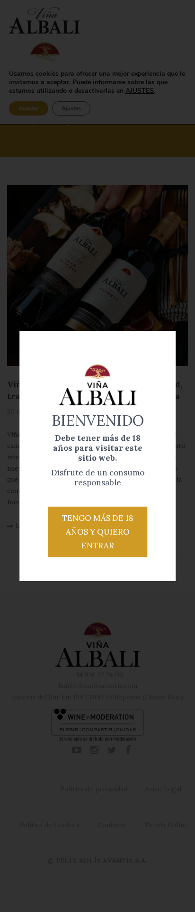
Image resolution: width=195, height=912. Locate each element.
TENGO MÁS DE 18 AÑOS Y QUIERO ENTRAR (97, 532)
